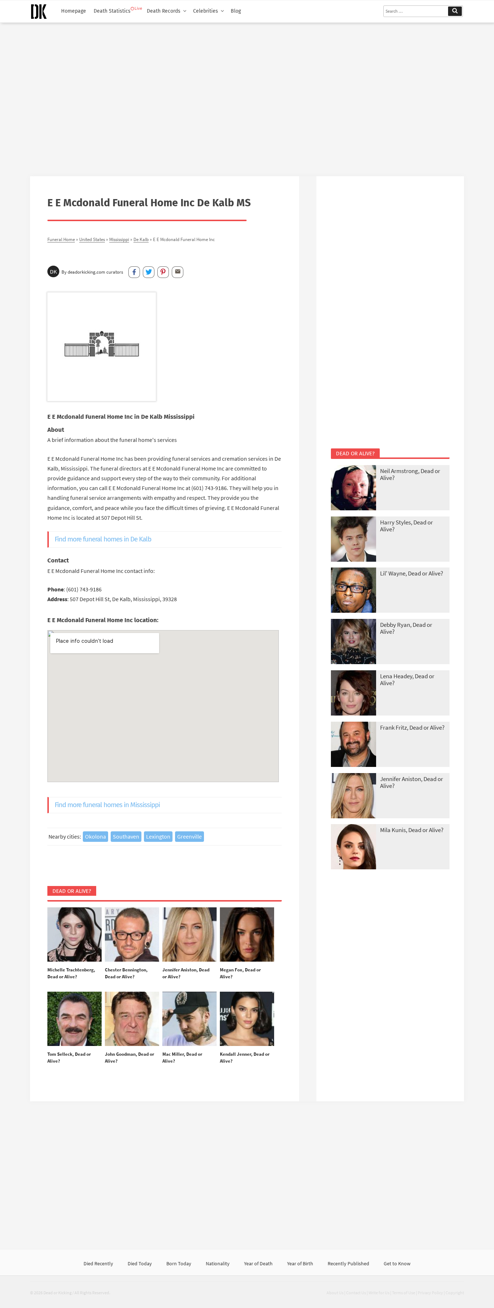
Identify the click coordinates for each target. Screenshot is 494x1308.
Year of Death (258, 1263)
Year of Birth (300, 1263)
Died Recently (98, 1263)
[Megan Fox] (247, 934)
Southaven (126, 836)
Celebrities (205, 11)
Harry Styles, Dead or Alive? (406, 525)
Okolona (95, 836)
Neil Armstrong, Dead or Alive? (410, 474)
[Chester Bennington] (132, 934)
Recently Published (348, 1263)
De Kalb (141, 239)
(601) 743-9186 (84, 589)
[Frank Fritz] (353, 745)
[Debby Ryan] (353, 642)
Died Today (140, 1263)
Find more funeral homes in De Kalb (103, 539)
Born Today (178, 1263)
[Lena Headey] (353, 693)
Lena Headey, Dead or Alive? (407, 679)
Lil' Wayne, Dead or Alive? (411, 573)
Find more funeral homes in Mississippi (107, 805)
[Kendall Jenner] (247, 1019)
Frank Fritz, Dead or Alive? (412, 727)
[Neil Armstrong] (353, 488)
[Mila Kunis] (353, 847)
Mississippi (119, 239)
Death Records (163, 11)
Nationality (218, 1263)
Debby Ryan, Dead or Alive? (406, 628)
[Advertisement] (247, 96)
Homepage (73, 11)
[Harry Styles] (353, 539)
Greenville (189, 836)
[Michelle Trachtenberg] (74, 934)
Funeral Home (61, 239)
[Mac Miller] (189, 1019)
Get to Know (397, 1263)
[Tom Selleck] (74, 1019)
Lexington (158, 836)
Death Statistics (112, 11)
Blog (236, 11)
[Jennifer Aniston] (189, 934)
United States (92, 239)
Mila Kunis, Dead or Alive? (411, 830)
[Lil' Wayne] (353, 590)
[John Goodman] (132, 1019)
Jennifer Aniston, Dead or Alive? (411, 782)
